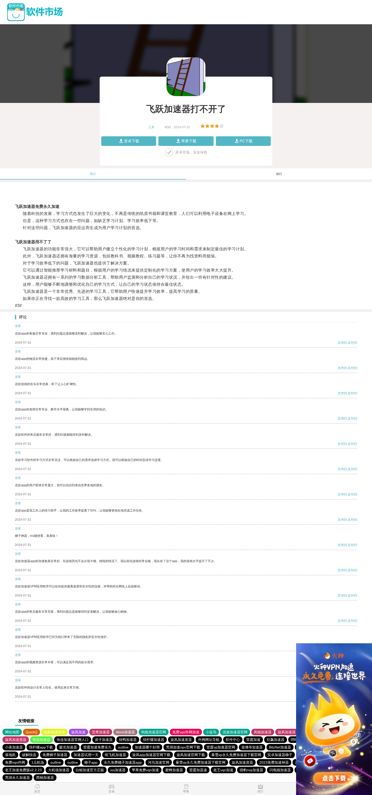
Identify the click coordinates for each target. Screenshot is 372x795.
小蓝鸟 (211, 732)
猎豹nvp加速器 (251, 770)
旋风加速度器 (54, 732)
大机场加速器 (58, 770)
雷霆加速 (253, 740)
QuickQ (31, 732)
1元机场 (37, 762)
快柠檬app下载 (41, 747)
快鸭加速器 (128, 740)
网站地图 (12, 732)
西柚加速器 (45, 778)
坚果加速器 (101, 732)
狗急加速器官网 (153, 732)
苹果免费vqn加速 (145, 770)
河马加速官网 (158, 762)
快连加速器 (41, 740)
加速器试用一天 (86, 755)
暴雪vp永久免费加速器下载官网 (236, 755)
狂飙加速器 (275, 740)
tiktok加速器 (125, 732)
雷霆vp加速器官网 (220, 747)
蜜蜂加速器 (174, 770)
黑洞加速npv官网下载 (183, 747)
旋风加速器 (287, 732)
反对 (351, 342)
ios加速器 (118, 770)
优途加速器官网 (235, 732)
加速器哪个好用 (147, 747)
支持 (341, 342)
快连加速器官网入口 (73, 740)
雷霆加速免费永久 (97, 747)
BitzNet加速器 (280, 747)
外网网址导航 (208, 740)
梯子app (90, 762)
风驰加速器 (263, 732)
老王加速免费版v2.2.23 (23, 770)
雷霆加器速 (198, 770)
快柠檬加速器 (153, 740)
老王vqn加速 (223, 770)
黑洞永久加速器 (17, 778)
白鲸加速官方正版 (90, 770)
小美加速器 (14, 747)
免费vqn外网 (15, 762)
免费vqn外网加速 (185, 732)
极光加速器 (68, 747)
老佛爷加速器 (252, 747)
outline (123, 747)
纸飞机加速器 (115, 755)
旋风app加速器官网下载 (151, 755)
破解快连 (29, 755)
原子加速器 (104, 740)
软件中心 (233, 740)
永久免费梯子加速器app (123, 762)
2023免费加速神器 (274, 762)
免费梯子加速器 (55, 755)
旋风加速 (78, 732)
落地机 (10, 755)
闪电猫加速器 (280, 770)
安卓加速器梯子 (279, 755)
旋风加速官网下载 (191, 755)
